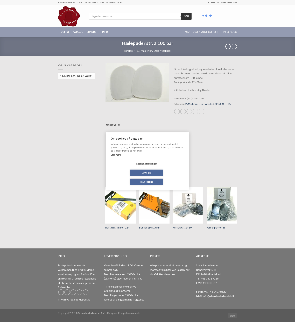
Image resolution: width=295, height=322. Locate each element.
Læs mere (116, 154)
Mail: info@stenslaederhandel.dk (215, 296)
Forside (64, 32)
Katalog (78, 32)
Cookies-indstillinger (146, 163)
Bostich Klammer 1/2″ (117, 227)
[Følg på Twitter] (73, 292)
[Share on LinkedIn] (201, 111)
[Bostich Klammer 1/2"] (120, 205)
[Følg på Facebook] (61, 292)
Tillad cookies (146, 182)
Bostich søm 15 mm (149, 227)
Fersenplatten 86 (216, 227)
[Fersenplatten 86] (222, 205)
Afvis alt (146, 172)
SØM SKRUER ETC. (222, 104)
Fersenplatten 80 (182, 227)
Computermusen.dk (129, 313)
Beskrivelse (113, 125)
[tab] (113, 125)
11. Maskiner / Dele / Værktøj (153, 50)
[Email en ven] (189, 111)
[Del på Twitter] (183, 111)
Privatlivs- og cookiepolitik (74, 299)
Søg (186, 16)
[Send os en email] (79, 292)
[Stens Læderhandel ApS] (70, 16)
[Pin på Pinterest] (195, 111)
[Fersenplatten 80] (188, 205)
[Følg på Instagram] (67, 292)
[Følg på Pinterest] (85, 292)
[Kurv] (235, 16)
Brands (91, 32)
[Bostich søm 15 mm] (154, 205)
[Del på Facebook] (177, 111)
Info (105, 32)
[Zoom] (110, 98)
